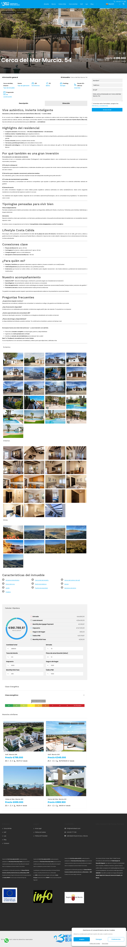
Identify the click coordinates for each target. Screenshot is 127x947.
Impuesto (9, 661)
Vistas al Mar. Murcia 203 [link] (14, 799)
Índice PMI (50, 670)
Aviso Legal (105, 943)
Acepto (81, 939)
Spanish (111, 4)
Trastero (8, 592)
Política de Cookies (95, 943)
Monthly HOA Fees (12, 670)
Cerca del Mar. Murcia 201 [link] (57, 799)
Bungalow (81, 723)
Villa (40, 723)
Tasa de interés (12, 653)
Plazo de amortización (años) (57, 653)
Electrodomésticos (40, 584)
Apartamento (21, 12)
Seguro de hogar (52, 661)
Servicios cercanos (70, 588)
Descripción (23, 103)
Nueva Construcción (8, 12)
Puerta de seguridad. (41, 588)
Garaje (66, 584)
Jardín (8, 588)
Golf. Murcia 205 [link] (54, 754)
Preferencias (116, 939)
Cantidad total (11, 645)
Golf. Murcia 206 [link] (11, 754)
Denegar (99, 939)
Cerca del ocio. (10, 584)
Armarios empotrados (12, 580)
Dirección (66, 103)
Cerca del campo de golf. (72, 580)
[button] (116, 53)
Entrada (49, 645)
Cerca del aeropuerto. (42, 580)
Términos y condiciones (100, 106)
